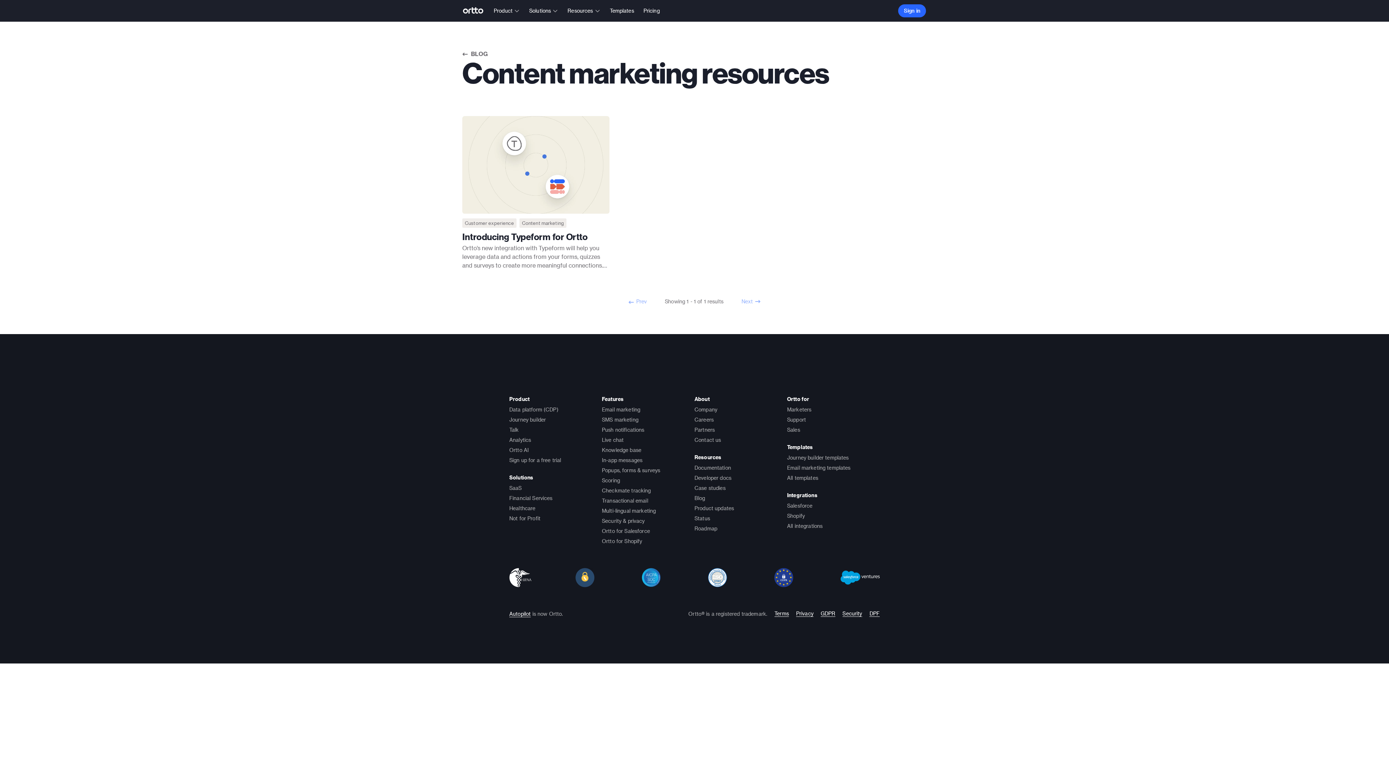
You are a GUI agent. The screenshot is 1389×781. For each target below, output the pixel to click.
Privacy (805, 613)
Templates (622, 11)
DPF (875, 613)
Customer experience (489, 223)
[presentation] (535, 165)
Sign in (912, 11)
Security (852, 613)
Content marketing (543, 223)
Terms (781, 613)
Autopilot (520, 614)
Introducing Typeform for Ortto (524, 237)
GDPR (828, 613)
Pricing (651, 11)
